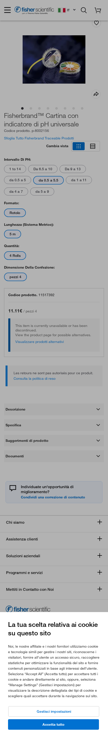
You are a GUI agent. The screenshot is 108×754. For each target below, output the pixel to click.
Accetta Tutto (53, 724)
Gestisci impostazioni (54, 711)
